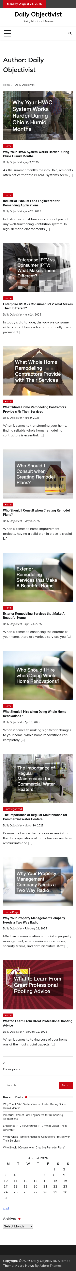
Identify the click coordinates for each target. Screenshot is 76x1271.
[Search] (70, 33)
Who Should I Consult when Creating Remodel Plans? (34, 1147)
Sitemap (64, 1261)
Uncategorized (13, 809)
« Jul (6, 1208)
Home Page (11, 912)
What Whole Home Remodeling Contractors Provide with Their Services (34, 409)
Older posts (11, 1069)
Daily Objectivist (38, 14)
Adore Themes (51, 1265)
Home (8, 146)
